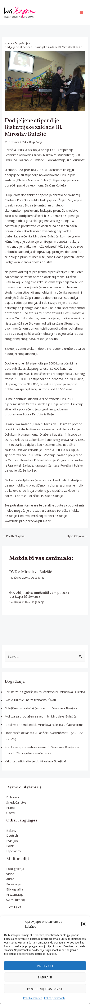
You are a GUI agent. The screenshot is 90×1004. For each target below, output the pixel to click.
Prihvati (45, 966)
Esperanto (13, 851)
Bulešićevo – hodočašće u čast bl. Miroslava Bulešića (41, 708)
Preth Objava (13, 536)
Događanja (35, 142)
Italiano (11, 830)
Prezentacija (14, 894)
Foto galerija (15, 869)
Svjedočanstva (16, 802)
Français (12, 841)
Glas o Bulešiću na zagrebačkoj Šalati (30, 700)
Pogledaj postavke (45, 989)
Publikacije (13, 884)
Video (10, 874)
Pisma (10, 807)
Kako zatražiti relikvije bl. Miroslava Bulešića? (36, 761)
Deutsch (12, 835)
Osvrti (10, 813)
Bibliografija (14, 889)
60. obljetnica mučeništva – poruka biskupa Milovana (39, 594)
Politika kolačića (32, 998)
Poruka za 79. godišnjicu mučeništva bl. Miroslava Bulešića (45, 692)
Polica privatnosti (54, 998)
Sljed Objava (77, 536)
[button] (84, 924)
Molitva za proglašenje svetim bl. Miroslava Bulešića (41, 716)
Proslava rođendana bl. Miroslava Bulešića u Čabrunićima (44, 724)
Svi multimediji (16, 900)
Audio (10, 879)
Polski (10, 846)
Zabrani (45, 977)
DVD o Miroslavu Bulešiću (31, 572)
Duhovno (12, 797)
